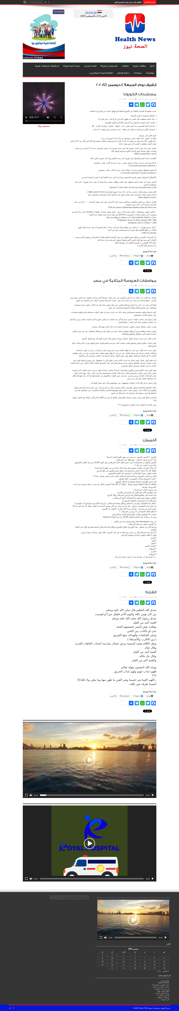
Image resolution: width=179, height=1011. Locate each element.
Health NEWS (163, 983)
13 (155, 961)
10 (112, 958)
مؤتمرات (150, 73)
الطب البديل (90, 66)
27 (155, 968)
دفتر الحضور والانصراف (160, 985)
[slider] (92, 795)
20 (155, 965)
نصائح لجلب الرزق (162, 993)
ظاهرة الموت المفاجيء (101, 73)
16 (124, 961)
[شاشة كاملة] (26, 795)
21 (145, 965)
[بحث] (25, 2)
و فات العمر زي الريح (161, 987)
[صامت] (31, 795)
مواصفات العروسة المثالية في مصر (124, 281)
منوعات (138, 73)
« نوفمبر (166, 971)
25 (102, 965)
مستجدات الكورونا (139, 94)
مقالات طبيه (139, 66)
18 (102, 961)
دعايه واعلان (123, 73)
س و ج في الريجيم (162, 989)
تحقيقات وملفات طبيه (47, 66)
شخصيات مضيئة (108, 66)
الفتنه (150, 592)
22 (135, 965)
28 (145, 968)
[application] (89, 760)
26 (164, 968)
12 (164, 961)
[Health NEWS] (135, 47)
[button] (89, 760)
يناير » (158, 971)
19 (164, 965)
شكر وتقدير (164, 981)
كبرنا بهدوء (165, 999)
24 (112, 965)
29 (135, 968)
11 (102, 958)
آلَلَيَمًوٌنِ (149, 440)
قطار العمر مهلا (163, 991)
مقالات (125, 66)
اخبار (152, 66)
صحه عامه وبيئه (71, 66)
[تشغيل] (152, 795)
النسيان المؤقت (163, 997)
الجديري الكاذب (163, 995)
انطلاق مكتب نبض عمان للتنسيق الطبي (128, 2)
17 (112, 961)
